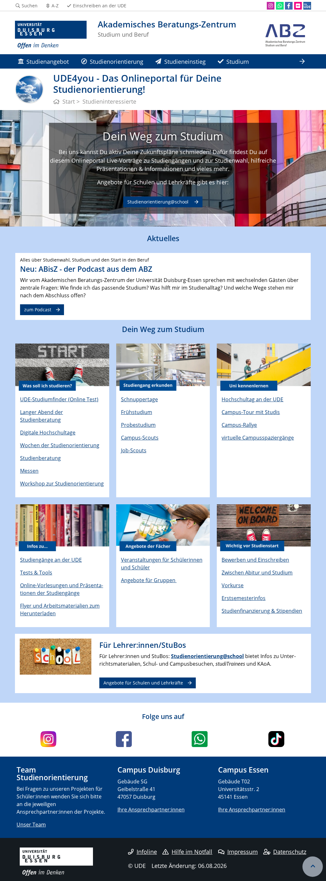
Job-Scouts (133, 450)
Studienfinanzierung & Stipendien (262, 610)
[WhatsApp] (280, 6)
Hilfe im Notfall (192, 851)
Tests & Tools (36, 572)
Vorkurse (233, 585)
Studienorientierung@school (158, 202)
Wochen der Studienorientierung (59, 445)
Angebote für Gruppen (149, 580)
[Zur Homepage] (51, 35)
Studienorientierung (116, 61)
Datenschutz (289, 851)
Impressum (242, 851)
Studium (237, 61)
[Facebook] (289, 6)
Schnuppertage (139, 399)
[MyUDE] (307, 6)
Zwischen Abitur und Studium (257, 572)
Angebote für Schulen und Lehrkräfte (143, 683)
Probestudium (138, 424)
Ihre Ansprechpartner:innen (151, 809)
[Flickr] (298, 6)
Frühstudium (136, 412)
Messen (29, 470)
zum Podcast (37, 310)
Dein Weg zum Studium (163, 136)
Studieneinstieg (185, 61)
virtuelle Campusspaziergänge (258, 437)
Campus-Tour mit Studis (251, 412)
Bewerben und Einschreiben (255, 559)
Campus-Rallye (239, 424)
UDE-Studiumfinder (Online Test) (59, 399)
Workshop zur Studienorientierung (62, 483)
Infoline (147, 851)
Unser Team (31, 824)
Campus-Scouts (140, 437)
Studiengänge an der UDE (51, 559)
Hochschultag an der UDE (252, 399)
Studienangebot (47, 61)
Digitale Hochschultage (47, 432)
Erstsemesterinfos (244, 598)
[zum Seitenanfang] (312, 866)
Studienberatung (40, 458)
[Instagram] (270, 6)
